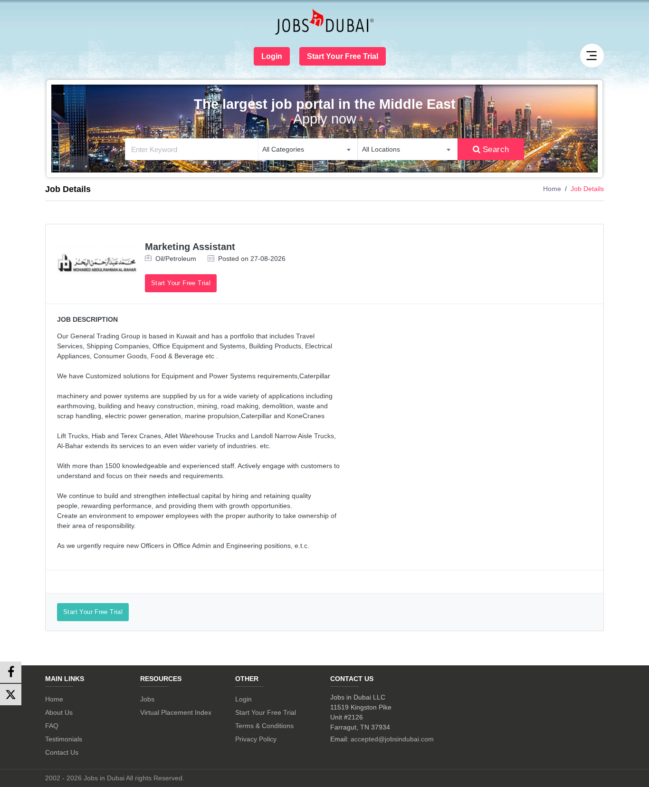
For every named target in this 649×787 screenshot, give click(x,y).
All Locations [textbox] (381, 149)
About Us (59, 712)
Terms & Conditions (264, 725)
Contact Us (61, 752)
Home (552, 188)
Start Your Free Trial (342, 56)
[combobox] (308, 149)
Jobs (147, 699)
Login (271, 56)
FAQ (51, 725)
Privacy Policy (256, 739)
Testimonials (63, 739)
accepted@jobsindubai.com (392, 739)
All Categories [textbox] (283, 149)
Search (496, 149)
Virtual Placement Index (175, 712)
